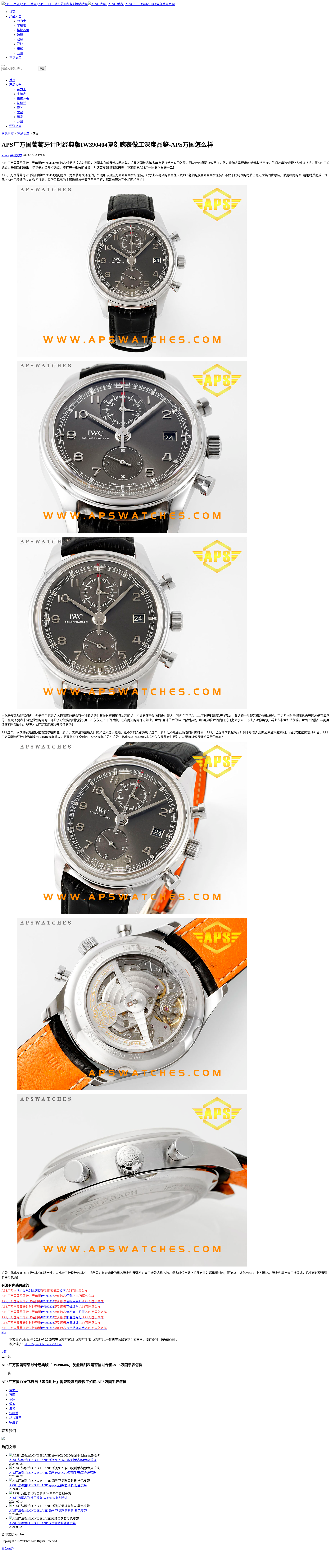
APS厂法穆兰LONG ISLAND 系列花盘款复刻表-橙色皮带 (48, 1485)
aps (4, 1332)
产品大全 (15, 16)
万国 (20, 53)
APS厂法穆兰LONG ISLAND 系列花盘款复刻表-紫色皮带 (48, 1510)
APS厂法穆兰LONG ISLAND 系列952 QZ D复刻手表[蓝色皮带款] (53, 1460)
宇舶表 (21, 25)
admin (5, 155)
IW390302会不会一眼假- (54, 1312)
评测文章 (15, 57)
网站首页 (8, 133)
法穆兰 (21, 34)
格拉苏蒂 (23, 30)
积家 (20, 48)
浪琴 (20, 39)
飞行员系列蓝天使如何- (45, 1290)
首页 (12, 11)
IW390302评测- (48, 1296)
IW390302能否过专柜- (53, 1317)
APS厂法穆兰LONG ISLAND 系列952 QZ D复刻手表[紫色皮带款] (53, 1472)
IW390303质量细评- (51, 1322)
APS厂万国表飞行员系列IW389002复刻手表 (38, 1498)
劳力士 (21, 21)
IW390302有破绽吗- (51, 1306)
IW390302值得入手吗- (53, 1301)
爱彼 (20, 44)
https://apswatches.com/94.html (43, 1344)
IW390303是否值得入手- (54, 1328)
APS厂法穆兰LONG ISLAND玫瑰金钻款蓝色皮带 (42, 1523)
